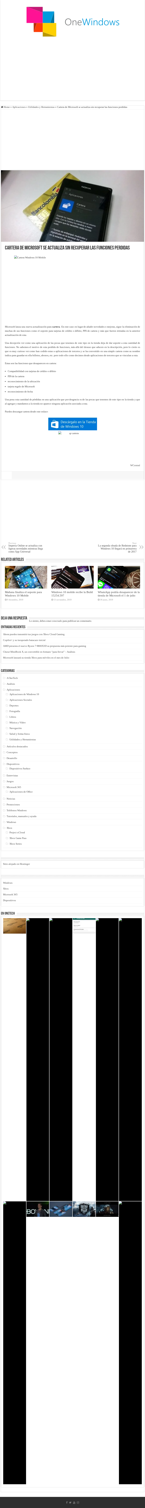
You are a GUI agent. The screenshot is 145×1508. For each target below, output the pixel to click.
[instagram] (77, 1502)
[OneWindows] (72, 21)
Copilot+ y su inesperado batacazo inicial (24, 640)
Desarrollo (12, 758)
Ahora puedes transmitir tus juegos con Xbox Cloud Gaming (34, 634)
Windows (11, 822)
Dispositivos (13, 764)
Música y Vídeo (17, 722)
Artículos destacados (17, 746)
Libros (12, 716)
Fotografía (14, 711)
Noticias (11, 798)
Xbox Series (15, 843)
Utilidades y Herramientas (41, 107)
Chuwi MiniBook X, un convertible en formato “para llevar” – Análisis (39, 651)
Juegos (10, 781)
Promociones (13, 804)
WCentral (135, 465)
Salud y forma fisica (19, 733)
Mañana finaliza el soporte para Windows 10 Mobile (23, 593)
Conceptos (12, 752)
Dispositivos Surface (19, 768)
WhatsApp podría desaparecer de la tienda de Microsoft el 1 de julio (119, 593)
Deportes (14, 705)
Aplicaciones (19, 107)
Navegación (15, 728)
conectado (57, 620)
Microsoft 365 (14, 787)
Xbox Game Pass (17, 838)
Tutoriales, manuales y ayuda (21, 816)
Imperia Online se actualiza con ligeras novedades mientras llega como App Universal (25, 547)
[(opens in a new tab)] (130, 1342)
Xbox (9, 828)
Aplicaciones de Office (21, 791)
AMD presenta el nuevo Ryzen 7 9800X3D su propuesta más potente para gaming (44, 646)
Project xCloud (17, 832)
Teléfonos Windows (17, 810)
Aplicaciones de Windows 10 (24, 694)
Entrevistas (12, 775)
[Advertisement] (72, 70)
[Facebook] (67, 1502)
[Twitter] (70, 1502)
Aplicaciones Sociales (20, 699)
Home (6, 107)
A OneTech (12, 678)
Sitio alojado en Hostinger (16, 864)
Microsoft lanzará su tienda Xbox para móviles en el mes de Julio (36, 657)
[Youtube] (74, 1502)
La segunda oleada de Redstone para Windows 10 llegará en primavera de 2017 (117, 547)
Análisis (11, 683)
